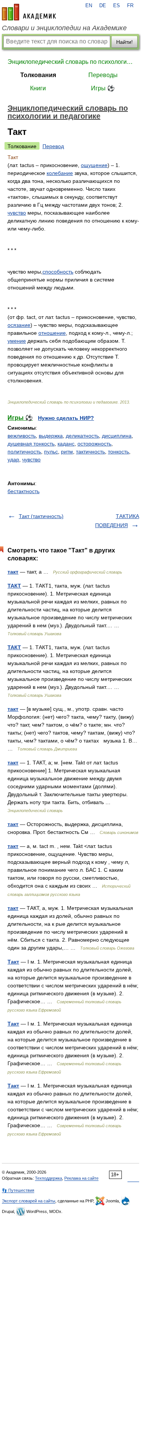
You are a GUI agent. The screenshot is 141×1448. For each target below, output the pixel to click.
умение (17, 341)
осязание (19, 325)
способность (57, 272)
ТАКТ (14, 586)
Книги (38, 88)
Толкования (38, 75)
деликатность (82, 436)
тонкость (118, 452)
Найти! (124, 42)
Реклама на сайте (81, 1178)
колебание (60, 173)
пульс (51, 452)
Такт (13, 962)
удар (13, 459)
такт (13, 572)
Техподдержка (48, 1178)
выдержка (51, 436)
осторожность (94, 444)
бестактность (23, 491)
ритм (67, 452)
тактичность (90, 452)
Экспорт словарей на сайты (28, 1201)
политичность (24, 452)
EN (88, 5)
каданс (66, 444)
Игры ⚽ (103, 88)
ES (116, 5)
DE (102, 5)
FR (130, 5)
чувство (17, 213)
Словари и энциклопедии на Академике (64, 28)
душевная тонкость (31, 444)
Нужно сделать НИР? (66, 418)
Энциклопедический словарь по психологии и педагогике (70, 62)
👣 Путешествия (18, 1190)
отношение (52, 333)
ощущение (94, 165)
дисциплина (117, 436)
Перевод (53, 146)
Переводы (103, 75)
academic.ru (29, 12)
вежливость (22, 436)
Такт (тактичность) (41, 516)
